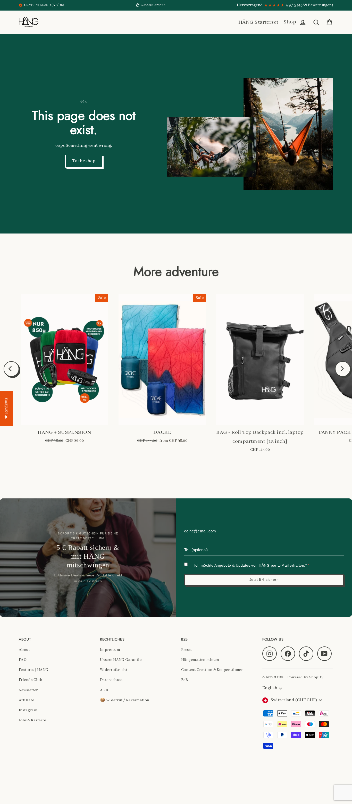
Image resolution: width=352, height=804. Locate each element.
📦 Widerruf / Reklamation (124, 700)
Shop (289, 22)
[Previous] (11, 369)
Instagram (28, 710)
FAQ (23, 660)
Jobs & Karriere (32, 720)
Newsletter (28, 690)
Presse (186, 649)
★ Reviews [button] (6, 408)
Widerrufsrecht (113, 670)
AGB (104, 690)
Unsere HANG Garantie (120, 660)
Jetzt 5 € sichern (264, 579)
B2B (184, 680)
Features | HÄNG (33, 670)
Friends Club (30, 680)
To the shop (83, 161)
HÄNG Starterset (258, 22)
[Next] (342, 369)
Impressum (110, 649)
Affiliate (26, 700)
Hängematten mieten (200, 660)
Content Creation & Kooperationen (212, 670)
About (24, 649)
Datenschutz (111, 680)
